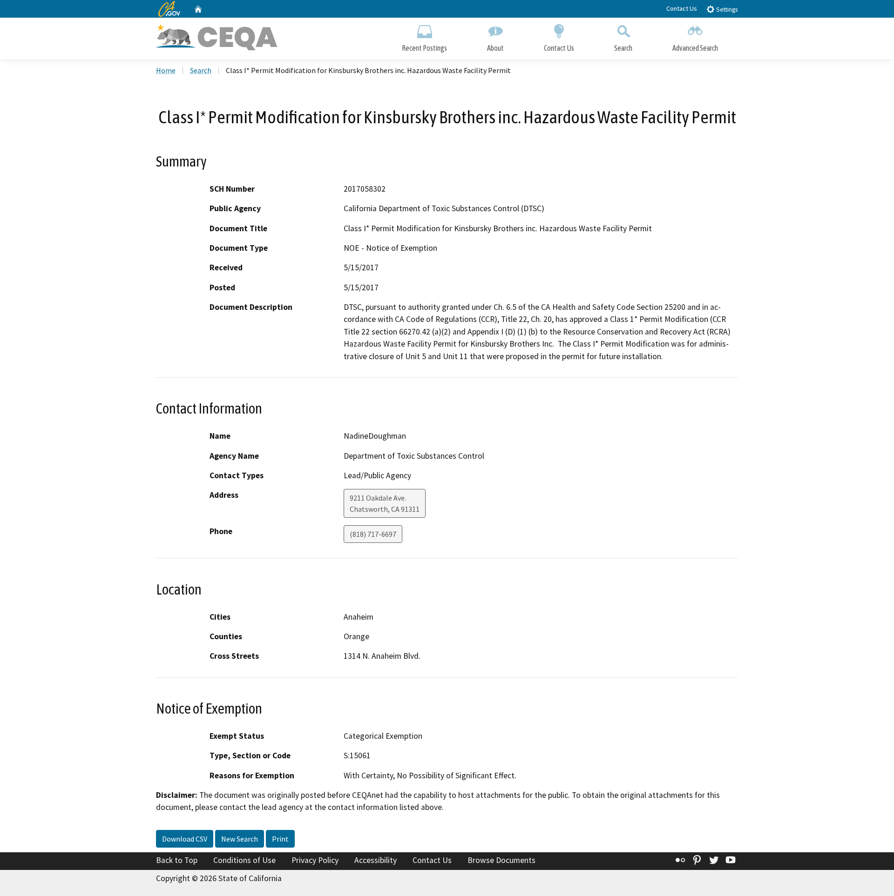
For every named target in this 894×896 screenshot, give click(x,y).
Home (166, 70)
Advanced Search (695, 48)
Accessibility (375, 860)
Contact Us (681, 8)
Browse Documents (501, 860)
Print (280, 838)
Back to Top (176, 860)
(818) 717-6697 (373, 534)
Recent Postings (424, 48)
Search (623, 48)
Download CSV (184, 838)
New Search (239, 838)
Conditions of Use (244, 860)
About (495, 48)
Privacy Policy (315, 860)
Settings (726, 9)
